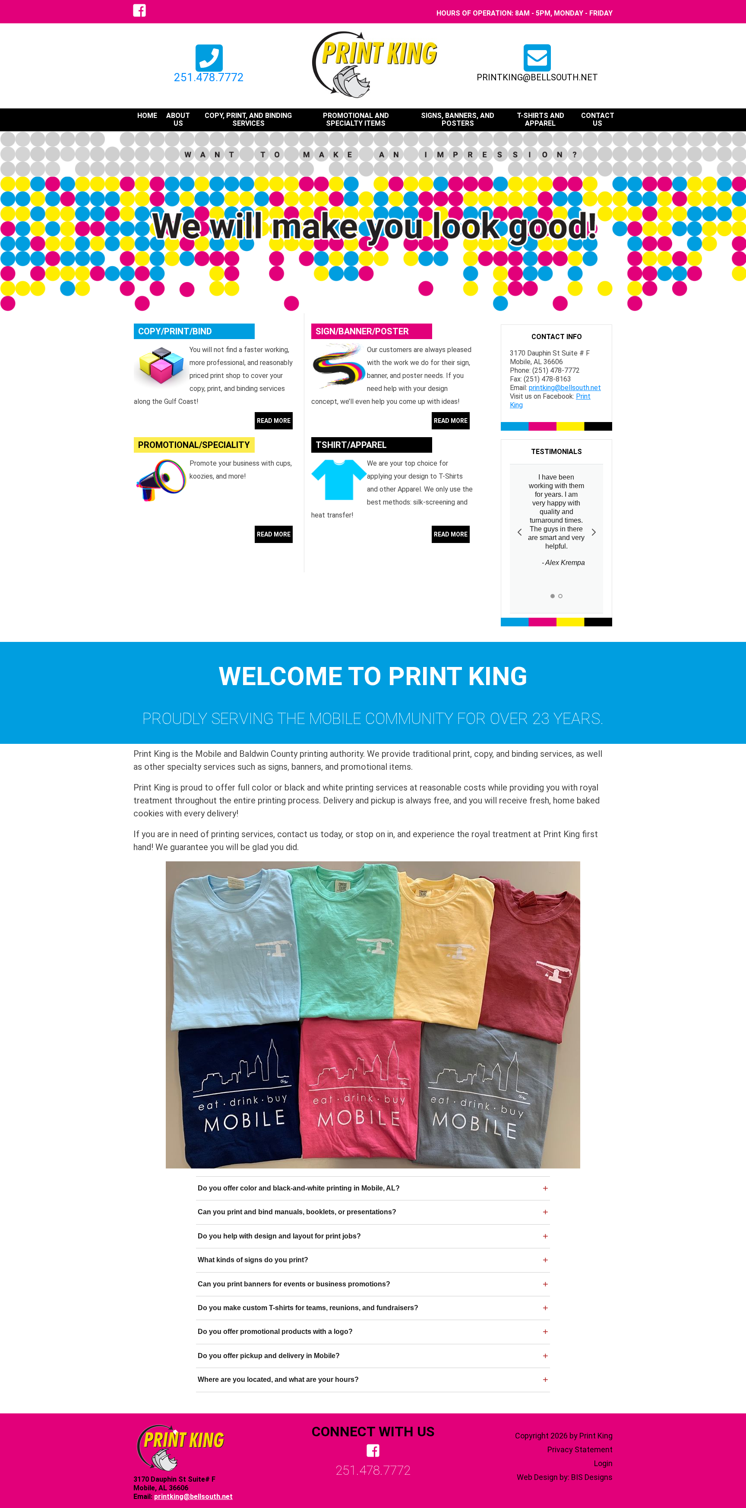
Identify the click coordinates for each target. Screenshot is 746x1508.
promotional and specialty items (356, 119)
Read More (274, 420)
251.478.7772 (209, 77)
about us (178, 119)
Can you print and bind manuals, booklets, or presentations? (297, 1212)
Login (603, 1463)
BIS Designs (592, 1477)
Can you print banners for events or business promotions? (294, 1284)
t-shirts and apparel (540, 119)
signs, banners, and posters (457, 119)
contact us (597, 119)
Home (147, 116)
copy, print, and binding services (248, 119)
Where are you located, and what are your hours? (278, 1379)
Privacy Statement (580, 1449)
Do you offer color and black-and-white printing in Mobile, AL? (299, 1188)
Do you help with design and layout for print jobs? (279, 1236)
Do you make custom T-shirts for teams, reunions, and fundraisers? (308, 1307)
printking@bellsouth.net (537, 77)
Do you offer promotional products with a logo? (275, 1331)
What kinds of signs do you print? (253, 1260)
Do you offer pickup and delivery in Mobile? (269, 1355)
